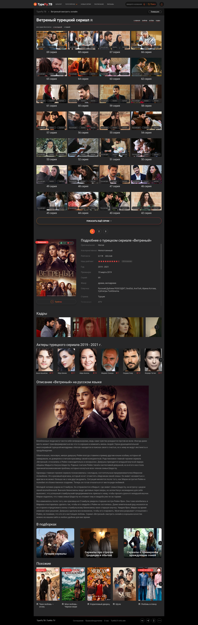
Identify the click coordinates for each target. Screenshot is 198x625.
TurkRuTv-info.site (118, 621)
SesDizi (52, 47)
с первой (67, 27)
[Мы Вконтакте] (142, 620)
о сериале (137, 20)
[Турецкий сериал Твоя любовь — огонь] (48, 584)
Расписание (99, 4)
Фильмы (110, 4)
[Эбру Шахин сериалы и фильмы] (66, 360)
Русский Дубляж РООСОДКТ (42, 47)
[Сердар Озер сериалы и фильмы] (131, 360)
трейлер (144, 20)
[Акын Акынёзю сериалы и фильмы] (44, 360)
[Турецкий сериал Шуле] (124, 584)
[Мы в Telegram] (148, 620)
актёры (151, 20)
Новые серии (86, 4)
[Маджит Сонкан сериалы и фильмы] (109, 360)
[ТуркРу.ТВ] (43, 4)
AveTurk (61, 47)
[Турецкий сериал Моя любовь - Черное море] (73, 584)
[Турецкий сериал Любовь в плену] (150, 584)
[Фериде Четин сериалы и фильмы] (153, 360)
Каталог (59, 4)
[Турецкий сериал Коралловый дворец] (99, 584)
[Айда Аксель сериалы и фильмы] (88, 360)
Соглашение (78, 621)
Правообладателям (93, 621)
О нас (106, 621)
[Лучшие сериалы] (55, 557)
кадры (158, 20)
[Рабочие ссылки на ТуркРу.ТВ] (159, 620)
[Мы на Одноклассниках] (154, 620)
